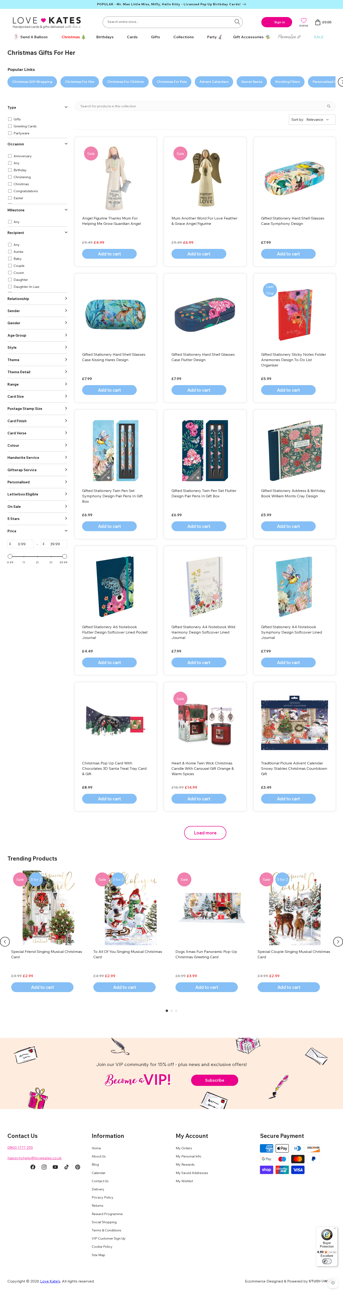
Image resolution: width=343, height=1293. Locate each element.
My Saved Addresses (192, 1173)
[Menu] (335, 1229)
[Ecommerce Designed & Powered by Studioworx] (322, 1281)
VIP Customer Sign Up (109, 1238)
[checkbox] (36, 119)
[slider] (10, 556)
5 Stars (13, 518)
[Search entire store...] (237, 22)
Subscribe (214, 1080)
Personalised (18, 482)
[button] (72, 37)
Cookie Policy (102, 1246)
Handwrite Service (23, 457)
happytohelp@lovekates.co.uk (34, 1158)
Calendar (98, 1173)
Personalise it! (289, 37)
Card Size (15, 396)
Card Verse (16, 433)
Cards (132, 37)
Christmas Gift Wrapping (32, 82)
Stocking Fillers (287, 82)
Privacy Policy (102, 1197)
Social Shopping (104, 1222)
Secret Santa (251, 82)
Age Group (16, 335)
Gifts (155, 37)
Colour (13, 445)
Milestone (15, 210)
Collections (183, 37)
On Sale (14, 506)
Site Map (98, 1255)
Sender (13, 311)
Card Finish (17, 421)
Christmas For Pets (172, 82)
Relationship (18, 298)
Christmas (71, 37)
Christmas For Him (79, 82)
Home (96, 1148)
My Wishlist (184, 1181)
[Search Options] (331, 106)
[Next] (338, 942)
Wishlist (303, 25)
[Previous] (5, 942)
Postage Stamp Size (24, 408)
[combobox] (172, 22)
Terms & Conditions (106, 1230)
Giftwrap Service (22, 470)
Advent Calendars (214, 82)
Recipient (15, 232)
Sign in (279, 22)
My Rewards (185, 1164)
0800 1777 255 (20, 1147)
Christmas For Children (125, 82)
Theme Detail (18, 372)
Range (13, 384)
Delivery (98, 1189)
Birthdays (105, 37)
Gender (13, 323)
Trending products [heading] (32, 858)
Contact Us (100, 1181)
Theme (13, 360)
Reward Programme (107, 1214)
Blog (95, 1164)
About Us (99, 1156)
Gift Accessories (248, 37)
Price (11, 531)
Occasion (15, 144)
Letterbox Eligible (22, 494)
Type (11, 107)
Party (212, 37)
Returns (97, 1205)
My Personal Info (188, 1156)
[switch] (327, 1261)
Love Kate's (50, 1281)
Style (12, 347)
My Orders (184, 1148)
